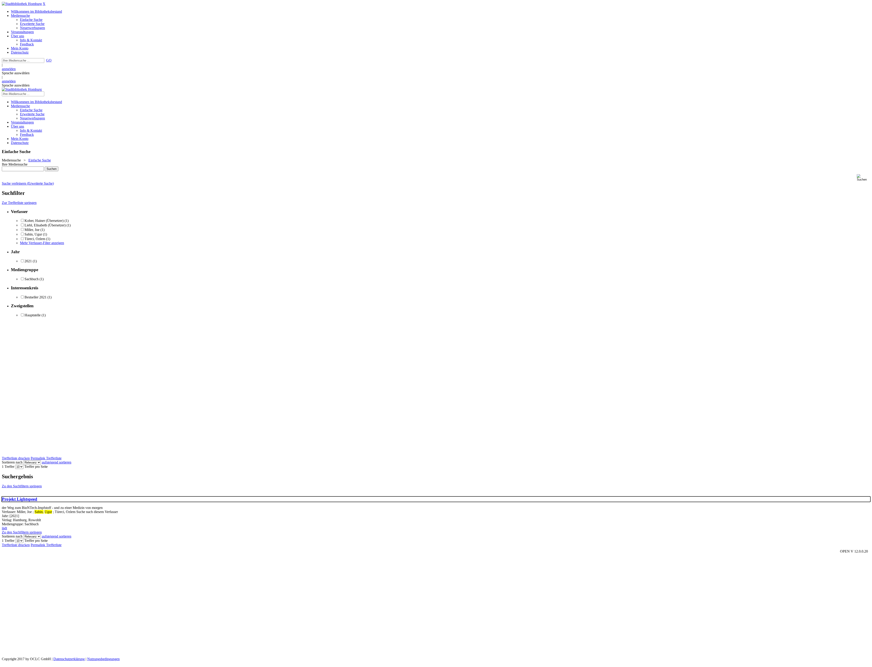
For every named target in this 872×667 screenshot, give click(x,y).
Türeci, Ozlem (35, 239)
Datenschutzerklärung (69, 659)
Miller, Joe (32, 230)
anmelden (9, 69)
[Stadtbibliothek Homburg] (22, 4)
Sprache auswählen (16, 73)
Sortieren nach (12, 462)
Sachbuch (32, 279)
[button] (863, 177)
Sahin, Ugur (34, 234)
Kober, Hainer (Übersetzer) (44, 221)
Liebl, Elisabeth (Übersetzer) (45, 225)
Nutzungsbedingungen (103, 659)
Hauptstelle (33, 315)
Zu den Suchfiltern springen (22, 486)
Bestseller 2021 (36, 297)
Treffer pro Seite (36, 467)
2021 (28, 261)
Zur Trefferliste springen (19, 203)
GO (49, 60)
